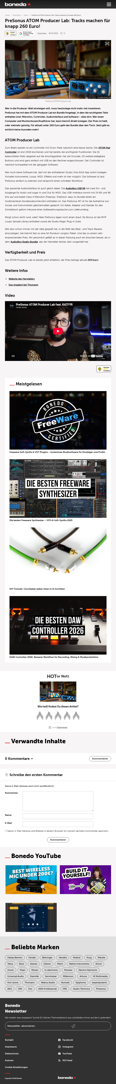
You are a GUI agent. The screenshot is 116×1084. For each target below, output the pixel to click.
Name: (8, 815)
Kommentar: (11, 793)
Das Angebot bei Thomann (23, 285)
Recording (17, 15)
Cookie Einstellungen (16, 1067)
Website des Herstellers (22, 279)
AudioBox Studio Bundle (24, 241)
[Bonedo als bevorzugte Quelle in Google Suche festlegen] (26, 33)
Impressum (11, 1047)
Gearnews (41, 33)
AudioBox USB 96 (75, 188)
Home (7, 15)
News (26, 15)
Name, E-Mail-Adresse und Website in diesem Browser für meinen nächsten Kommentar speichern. (58, 831)
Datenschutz (12, 1053)
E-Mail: (8, 823)
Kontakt (9, 1040)
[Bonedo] (18, 4)
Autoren (9, 1060)
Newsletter (21, 1025)
